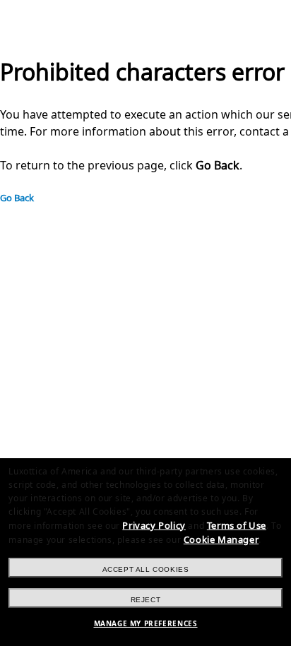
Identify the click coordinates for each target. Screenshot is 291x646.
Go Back (17, 198)
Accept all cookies (145, 569)
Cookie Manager (221, 539)
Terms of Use (236, 525)
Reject (146, 600)
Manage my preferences (146, 623)
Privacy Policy (153, 525)
